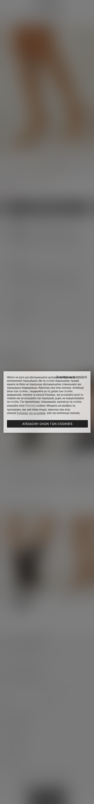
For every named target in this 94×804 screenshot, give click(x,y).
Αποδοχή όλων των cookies (47, 424)
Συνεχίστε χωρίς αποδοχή (71, 376)
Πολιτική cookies (35, 405)
